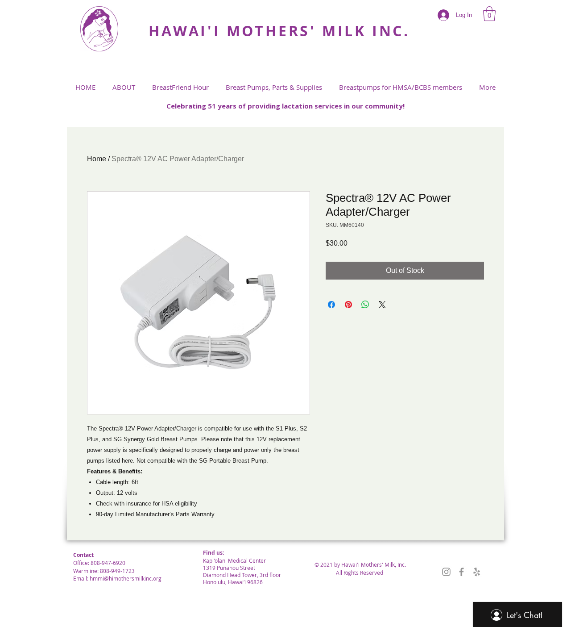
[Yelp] (476, 571)
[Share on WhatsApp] (365, 304)
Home (96, 159)
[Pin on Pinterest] (348, 304)
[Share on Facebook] (331, 304)
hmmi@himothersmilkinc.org (125, 578)
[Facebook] (461, 571)
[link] (489, 13)
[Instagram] (446, 571)
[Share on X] (382, 304)
